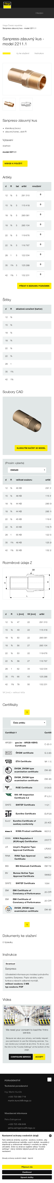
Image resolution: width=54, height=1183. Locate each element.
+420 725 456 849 (17, 1124)
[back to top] (49, 1079)
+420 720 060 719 (17, 1096)
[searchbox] (25, 13)
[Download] (36, 488)
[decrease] (33, 195)
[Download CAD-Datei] (36, 480)
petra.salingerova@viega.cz (21, 1128)
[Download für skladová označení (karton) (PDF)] (44, 309)
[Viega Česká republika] (7, 4)
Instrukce (39, 53)
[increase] (47, 195)
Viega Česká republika (12, 25)
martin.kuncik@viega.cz (19, 1100)
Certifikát (10, 732)
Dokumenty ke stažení (18, 53)
